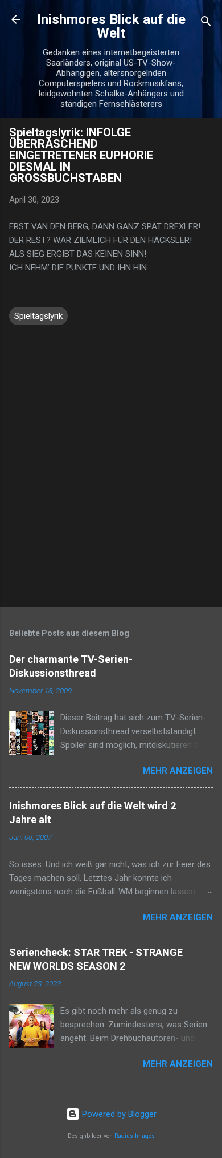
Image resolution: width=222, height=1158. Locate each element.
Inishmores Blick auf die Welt (111, 26)
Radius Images (134, 1136)
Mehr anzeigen (178, 771)
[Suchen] (206, 23)
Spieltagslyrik (38, 316)
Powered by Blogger (118, 1114)
